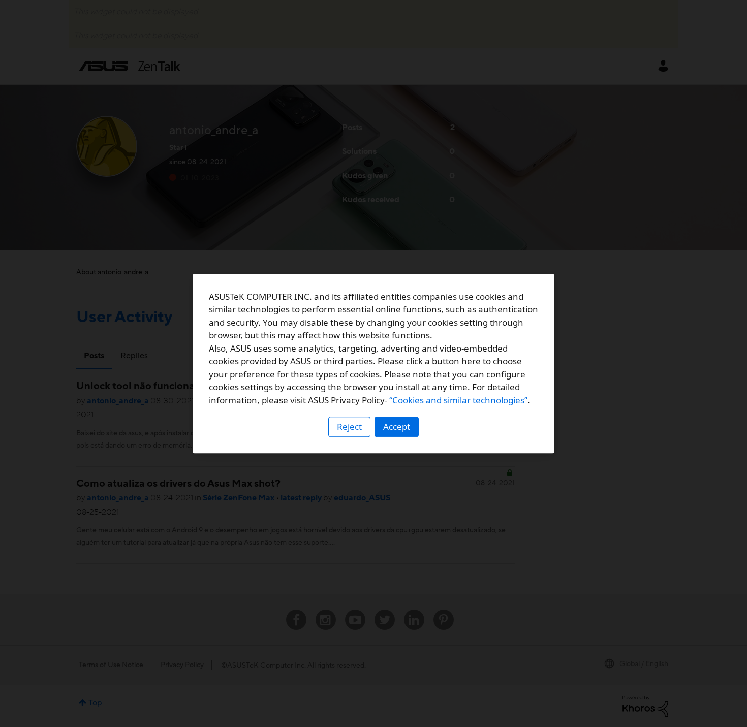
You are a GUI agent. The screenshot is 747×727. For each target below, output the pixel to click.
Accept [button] (396, 426)
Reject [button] (349, 426)
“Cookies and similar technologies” (458, 400)
